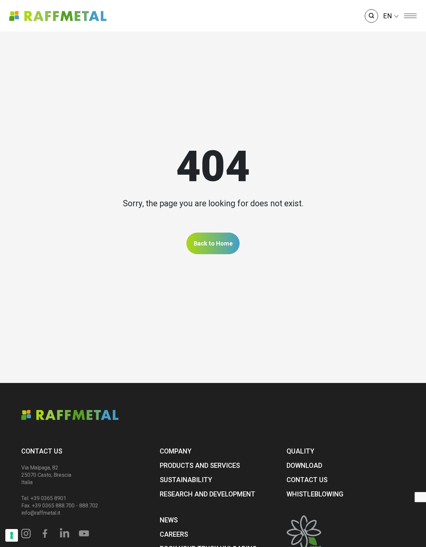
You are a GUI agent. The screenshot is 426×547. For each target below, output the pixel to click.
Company (175, 451)
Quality (300, 451)
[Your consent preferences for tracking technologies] (11, 535)
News (169, 520)
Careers (174, 534)
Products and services (200, 465)
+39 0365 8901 (48, 498)
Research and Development (207, 494)
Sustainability (186, 480)
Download (304, 465)
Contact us (41, 451)
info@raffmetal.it (40, 513)
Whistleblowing (315, 494)
